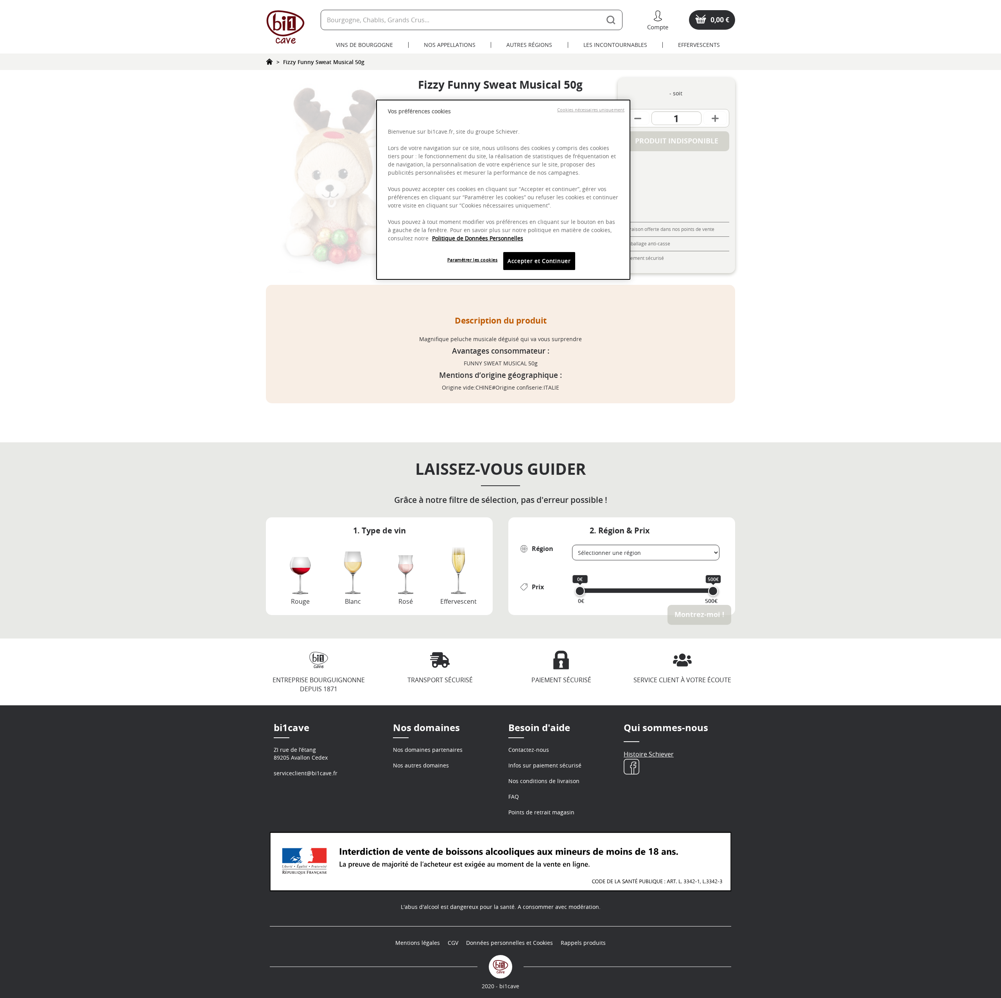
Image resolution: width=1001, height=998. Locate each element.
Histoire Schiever (649, 754)
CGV (453, 942)
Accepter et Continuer (539, 261)
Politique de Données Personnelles (477, 238)
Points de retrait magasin (541, 812)
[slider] (580, 591)
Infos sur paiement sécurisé (544, 765)
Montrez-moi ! (699, 614)
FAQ (513, 796)
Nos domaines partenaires (428, 749)
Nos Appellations (449, 45)
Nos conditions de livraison (543, 781)
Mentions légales (417, 942)
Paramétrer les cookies (472, 260)
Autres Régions (529, 45)
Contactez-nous (528, 749)
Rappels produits (583, 942)
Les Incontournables (615, 45)
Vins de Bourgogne (364, 45)
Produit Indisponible (676, 141)
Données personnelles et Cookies (509, 942)
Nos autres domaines (421, 765)
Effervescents (699, 45)
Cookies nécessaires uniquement (590, 110)
